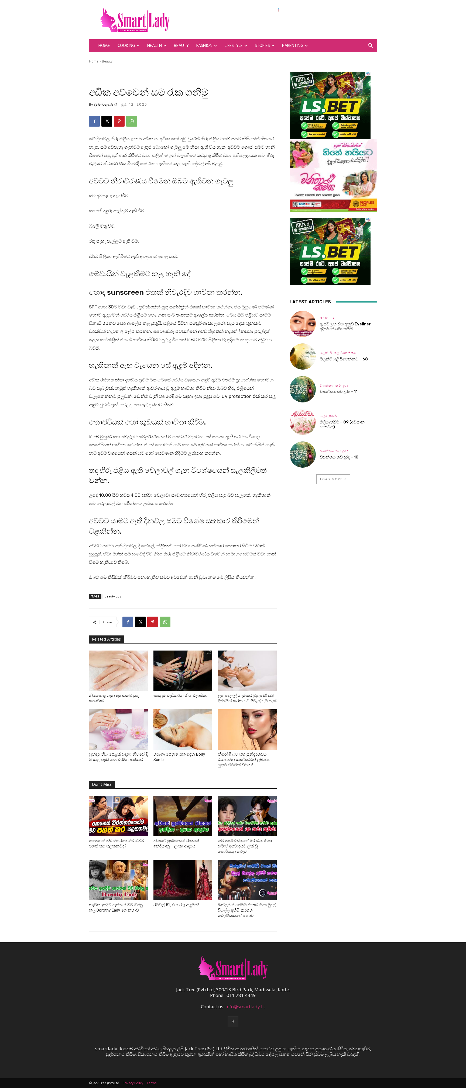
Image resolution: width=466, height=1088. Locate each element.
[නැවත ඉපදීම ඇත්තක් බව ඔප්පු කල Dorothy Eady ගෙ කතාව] (118, 880)
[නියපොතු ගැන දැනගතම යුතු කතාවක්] (118, 671)
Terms (151, 1083)
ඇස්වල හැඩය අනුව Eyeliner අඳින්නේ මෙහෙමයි (345, 326)
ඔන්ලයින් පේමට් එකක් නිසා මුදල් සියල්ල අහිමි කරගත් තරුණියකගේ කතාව (247, 910)
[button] (370, 46)
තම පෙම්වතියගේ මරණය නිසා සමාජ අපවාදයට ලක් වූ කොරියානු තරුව (245, 846)
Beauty (181, 45)
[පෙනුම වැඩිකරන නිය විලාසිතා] (182, 671)
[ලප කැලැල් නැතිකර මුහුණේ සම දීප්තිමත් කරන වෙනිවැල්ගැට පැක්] (247, 671)
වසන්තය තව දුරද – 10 (339, 457)
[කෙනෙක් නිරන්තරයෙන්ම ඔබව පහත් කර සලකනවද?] (118, 816)
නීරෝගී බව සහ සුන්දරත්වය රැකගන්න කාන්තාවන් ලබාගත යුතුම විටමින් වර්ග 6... (244, 759)
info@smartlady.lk (245, 1006)
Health (154, 45)
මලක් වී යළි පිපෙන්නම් (338, 353)
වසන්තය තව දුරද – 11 (339, 391)
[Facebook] (94, 121)
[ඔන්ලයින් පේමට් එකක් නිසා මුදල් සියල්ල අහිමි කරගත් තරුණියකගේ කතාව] (247, 880)
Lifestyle (234, 45)
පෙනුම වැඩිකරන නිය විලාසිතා (180, 695)
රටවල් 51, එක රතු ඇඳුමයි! (176, 904)
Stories (262, 45)
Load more (331, 479)
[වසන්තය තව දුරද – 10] (303, 455)
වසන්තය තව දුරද (334, 385)
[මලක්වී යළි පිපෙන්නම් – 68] (303, 356)
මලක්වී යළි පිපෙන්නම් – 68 (344, 359)
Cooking (126, 45)
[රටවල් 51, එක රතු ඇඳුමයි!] (182, 880)
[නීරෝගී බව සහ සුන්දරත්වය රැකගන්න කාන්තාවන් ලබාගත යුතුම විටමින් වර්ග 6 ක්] (247, 729)
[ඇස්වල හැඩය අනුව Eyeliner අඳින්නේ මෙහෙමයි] (303, 324)
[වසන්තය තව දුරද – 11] (303, 389)
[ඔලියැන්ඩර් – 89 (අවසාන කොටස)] (303, 422)
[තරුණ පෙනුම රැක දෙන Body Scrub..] (182, 729)
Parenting (292, 45)
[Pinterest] (119, 121)
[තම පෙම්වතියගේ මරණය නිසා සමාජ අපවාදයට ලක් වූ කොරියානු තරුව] (247, 816)
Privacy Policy (133, 1083)
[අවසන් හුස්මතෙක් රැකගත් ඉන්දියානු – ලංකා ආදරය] (182, 816)
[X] (106, 121)
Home (104, 45)
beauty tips (113, 596)
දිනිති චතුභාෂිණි (106, 104)
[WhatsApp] (131, 121)
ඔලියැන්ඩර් (328, 416)
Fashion (204, 45)
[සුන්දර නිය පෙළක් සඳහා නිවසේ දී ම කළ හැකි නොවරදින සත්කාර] (118, 729)
